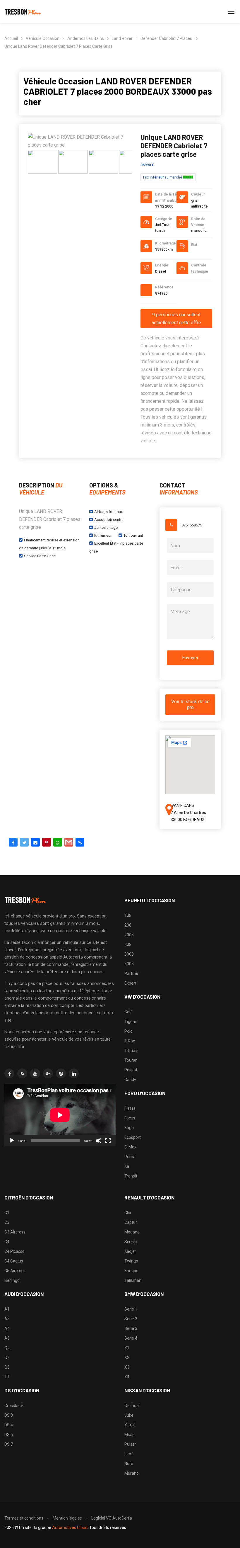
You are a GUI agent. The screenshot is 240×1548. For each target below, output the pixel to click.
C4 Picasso (14, 1251)
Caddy (130, 1079)
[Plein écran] (108, 1140)
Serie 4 (130, 1338)
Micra (129, 1434)
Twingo (131, 1261)
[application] (60, 1115)
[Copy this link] (80, 842)
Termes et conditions (23, 1518)
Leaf (128, 1454)
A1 (7, 1309)
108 (127, 915)
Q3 (7, 1357)
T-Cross (131, 1050)
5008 (129, 963)
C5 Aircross (14, 1270)
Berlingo (12, 1280)
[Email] (35, 842)
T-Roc (129, 1041)
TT (7, 1376)
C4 (6, 1241)
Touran (131, 1060)
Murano (131, 1473)
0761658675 (191, 525)
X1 (126, 1347)
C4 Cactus (13, 1261)
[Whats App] (57, 842)
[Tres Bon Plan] (23, 12)
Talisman (132, 1280)
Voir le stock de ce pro (190, 704)
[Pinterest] (46, 842)
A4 (7, 1328)
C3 (6, 1222)
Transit (130, 1176)
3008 (129, 954)
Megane (132, 1232)
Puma (130, 1156)
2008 (129, 934)
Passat (130, 1070)
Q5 (7, 1367)
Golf (128, 1012)
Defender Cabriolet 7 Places (166, 38)
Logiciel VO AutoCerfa (111, 1518)
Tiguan (130, 1021)
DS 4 (8, 1425)
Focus (129, 1118)
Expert (130, 983)
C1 (6, 1212)
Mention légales (67, 1518)
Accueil (11, 38)
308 (127, 944)
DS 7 (8, 1444)
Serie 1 (130, 1309)
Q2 (7, 1347)
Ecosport (132, 1137)
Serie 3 (130, 1328)
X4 (126, 1376)
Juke (128, 1415)
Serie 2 (130, 1318)
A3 (7, 1318)
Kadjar (130, 1251)
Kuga (129, 1127)
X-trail (130, 1425)
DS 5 (8, 1434)
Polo (128, 1031)
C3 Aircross (14, 1232)
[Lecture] (12, 1140)
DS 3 (8, 1415)
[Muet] (99, 1140)
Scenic (130, 1241)
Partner (131, 973)
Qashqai (132, 1405)
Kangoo (131, 1270)
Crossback (14, 1405)
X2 (126, 1357)
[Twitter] (24, 842)
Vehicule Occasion (42, 38)
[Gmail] (68, 842)
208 (127, 925)
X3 (126, 1367)
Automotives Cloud (70, 1527)
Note (128, 1463)
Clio (127, 1212)
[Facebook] (13, 842)
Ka (126, 1166)
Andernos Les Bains (85, 38)
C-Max (130, 1147)
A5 (7, 1338)
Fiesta (130, 1108)
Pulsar (130, 1444)
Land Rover (122, 38)
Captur (130, 1222)
